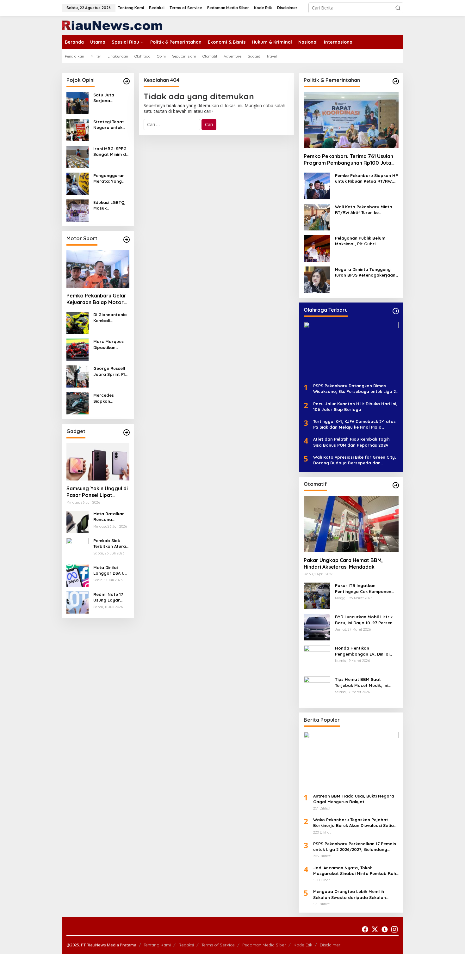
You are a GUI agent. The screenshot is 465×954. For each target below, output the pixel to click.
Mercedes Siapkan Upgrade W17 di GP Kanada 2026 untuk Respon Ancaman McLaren (110, 398)
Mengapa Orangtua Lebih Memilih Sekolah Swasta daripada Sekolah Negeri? (349, 894)
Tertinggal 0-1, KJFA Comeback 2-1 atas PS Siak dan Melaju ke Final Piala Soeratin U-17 (354, 424)
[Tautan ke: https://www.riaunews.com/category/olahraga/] (396, 311)
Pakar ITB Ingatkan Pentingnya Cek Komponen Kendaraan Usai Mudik (363, 588)
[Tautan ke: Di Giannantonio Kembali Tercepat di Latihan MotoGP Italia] (77, 322)
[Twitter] (375, 929)
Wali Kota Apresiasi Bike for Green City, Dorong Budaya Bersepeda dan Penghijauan (354, 460)
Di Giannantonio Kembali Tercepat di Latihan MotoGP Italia (110, 317)
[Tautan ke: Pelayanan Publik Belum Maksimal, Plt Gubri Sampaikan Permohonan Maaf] (317, 248)
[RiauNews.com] (112, 25)
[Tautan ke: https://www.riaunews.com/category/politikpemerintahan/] (396, 81)
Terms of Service (218, 944)
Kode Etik (303, 944)
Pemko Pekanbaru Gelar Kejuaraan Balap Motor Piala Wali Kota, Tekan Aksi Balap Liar (96, 299)
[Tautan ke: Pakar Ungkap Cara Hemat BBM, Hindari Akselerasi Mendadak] (351, 524)
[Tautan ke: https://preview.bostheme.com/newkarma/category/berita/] (126, 432)
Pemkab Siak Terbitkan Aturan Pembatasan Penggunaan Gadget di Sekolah (110, 543)
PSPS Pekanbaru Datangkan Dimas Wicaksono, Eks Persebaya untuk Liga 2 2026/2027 (354, 388)
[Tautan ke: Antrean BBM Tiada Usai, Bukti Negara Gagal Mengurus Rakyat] (351, 760)
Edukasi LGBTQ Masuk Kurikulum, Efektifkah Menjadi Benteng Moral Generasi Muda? (111, 205)
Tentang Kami (157, 944)
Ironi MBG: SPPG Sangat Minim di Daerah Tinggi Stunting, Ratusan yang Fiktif (110, 151)
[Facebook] (365, 929)
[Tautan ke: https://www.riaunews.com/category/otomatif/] (396, 485)
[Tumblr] (385, 929)
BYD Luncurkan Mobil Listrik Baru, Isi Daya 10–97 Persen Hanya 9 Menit (364, 619)
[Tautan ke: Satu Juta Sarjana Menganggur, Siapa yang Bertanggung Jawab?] (77, 103)
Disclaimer (330, 944)
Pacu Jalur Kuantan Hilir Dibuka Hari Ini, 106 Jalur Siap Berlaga (355, 406)
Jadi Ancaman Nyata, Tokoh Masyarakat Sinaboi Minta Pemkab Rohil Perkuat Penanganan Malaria (355, 870)
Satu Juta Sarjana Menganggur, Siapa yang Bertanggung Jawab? (107, 97)
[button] (398, 8)
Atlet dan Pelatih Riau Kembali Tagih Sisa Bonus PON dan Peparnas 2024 (351, 442)
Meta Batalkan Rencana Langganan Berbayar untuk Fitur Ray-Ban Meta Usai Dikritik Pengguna (110, 516)
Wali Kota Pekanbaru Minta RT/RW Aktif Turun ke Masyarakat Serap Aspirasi (363, 209)
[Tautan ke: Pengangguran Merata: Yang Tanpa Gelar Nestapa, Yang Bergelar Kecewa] (77, 183)
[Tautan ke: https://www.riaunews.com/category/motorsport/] (126, 239)
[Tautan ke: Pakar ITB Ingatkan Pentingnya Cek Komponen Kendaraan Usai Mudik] (317, 595)
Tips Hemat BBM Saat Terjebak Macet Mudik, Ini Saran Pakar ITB (361, 682)
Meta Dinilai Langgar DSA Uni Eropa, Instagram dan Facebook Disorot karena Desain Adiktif (110, 570)
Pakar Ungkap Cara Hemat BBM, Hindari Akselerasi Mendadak (343, 563)
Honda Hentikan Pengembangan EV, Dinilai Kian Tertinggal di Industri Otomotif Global (362, 651)
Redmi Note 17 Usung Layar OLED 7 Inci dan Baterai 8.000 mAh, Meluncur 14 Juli (111, 597)
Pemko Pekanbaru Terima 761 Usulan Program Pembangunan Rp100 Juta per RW (348, 159)
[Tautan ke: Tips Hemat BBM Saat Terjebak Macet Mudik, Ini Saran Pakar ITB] (317, 689)
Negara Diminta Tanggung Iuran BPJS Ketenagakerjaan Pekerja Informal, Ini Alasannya (365, 272)
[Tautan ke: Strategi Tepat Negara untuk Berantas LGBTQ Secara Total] (77, 129)
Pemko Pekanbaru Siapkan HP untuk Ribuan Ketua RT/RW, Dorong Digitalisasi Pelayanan (367, 178)
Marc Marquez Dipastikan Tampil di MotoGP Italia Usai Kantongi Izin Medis (108, 344)
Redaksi (186, 944)
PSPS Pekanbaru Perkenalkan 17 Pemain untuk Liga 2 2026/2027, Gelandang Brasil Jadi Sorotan (354, 846)
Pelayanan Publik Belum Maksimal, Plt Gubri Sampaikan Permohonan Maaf (361, 241)
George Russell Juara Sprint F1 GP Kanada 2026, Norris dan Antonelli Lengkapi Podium (111, 371)
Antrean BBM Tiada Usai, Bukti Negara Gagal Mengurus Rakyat (353, 798)
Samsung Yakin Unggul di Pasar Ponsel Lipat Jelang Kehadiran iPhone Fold (97, 491)
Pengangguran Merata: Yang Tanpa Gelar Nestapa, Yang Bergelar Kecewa (109, 178)
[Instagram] (394, 929)
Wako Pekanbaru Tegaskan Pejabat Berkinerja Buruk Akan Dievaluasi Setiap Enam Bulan (355, 822)
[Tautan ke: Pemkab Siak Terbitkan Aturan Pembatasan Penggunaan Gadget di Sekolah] (77, 548)
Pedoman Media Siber (264, 944)
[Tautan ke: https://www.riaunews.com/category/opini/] (126, 81)
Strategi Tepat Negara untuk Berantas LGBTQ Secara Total (110, 124)
